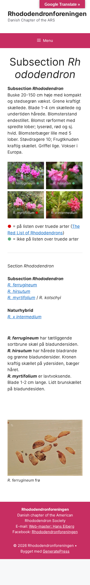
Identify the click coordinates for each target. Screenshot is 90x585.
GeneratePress (56, 551)
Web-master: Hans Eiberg (51, 526)
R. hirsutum (19, 291)
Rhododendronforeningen (47, 13)
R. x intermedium (25, 316)
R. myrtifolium (21, 297)
